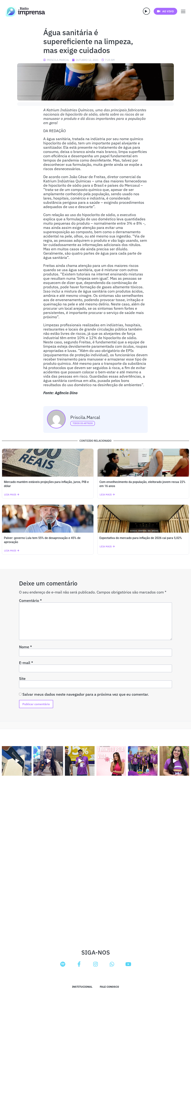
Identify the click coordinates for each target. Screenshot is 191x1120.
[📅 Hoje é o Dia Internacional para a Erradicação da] (174, 761)
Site (22, 678)
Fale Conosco (109, 986)
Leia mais (10, 494)
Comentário (30, 600)
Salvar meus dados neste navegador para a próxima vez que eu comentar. (85, 694)
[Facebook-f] (79, 964)
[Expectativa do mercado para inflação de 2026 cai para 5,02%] (143, 519)
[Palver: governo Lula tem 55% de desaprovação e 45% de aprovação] (47, 519)
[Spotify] (62, 964)
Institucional (82, 986)
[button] (146, 11)
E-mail (26, 663)
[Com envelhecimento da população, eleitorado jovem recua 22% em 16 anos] (143, 463)
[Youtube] (128, 964)
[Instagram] (95, 964)
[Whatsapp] (112, 964)
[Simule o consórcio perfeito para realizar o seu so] (17, 761)
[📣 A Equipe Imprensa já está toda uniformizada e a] (143, 761)
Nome (25, 647)
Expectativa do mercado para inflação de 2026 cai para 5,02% (140, 538)
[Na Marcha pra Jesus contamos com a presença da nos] (48, 761)
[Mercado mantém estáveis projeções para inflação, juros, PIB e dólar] (47, 463)
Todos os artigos (83, 423)
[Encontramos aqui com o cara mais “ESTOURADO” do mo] (80, 761)
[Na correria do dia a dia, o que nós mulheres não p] (111, 761)
